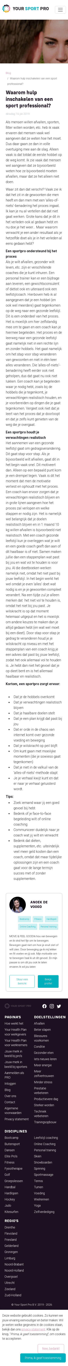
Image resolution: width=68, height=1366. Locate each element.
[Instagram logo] (52, 1006)
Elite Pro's (11, 1156)
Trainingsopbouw (45, 1122)
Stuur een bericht (22, 981)
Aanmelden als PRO (14, 1075)
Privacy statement (17, 1119)
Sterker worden (44, 1105)
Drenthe (10, 1227)
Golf (7, 1174)
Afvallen (39, 1023)
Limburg (10, 1258)
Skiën (37, 1156)
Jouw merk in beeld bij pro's (13, 1054)
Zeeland (10, 1289)
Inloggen (10, 1083)
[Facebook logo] (44, 1006)
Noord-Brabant (14, 1264)
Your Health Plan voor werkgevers (16, 1032)
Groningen (11, 1252)
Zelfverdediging (44, 1212)
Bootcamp (24, 919)
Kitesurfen (11, 1212)
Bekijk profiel (48, 981)
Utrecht (10, 1283)
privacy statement (33, 1329)
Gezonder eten (44, 1053)
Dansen (10, 1150)
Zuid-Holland (13, 1295)
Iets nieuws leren (45, 1059)
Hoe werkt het (14, 1023)
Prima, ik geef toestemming (43, 1358)
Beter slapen (42, 1029)
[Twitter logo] (59, 1006)
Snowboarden (43, 1162)
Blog (8, 73)
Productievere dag (46, 1099)
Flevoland (11, 1233)
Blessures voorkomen (41, 1038)
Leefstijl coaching (46, 1138)
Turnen (38, 1187)
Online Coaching (28, 926)
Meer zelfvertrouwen (44, 1074)
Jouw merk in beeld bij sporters (16, 1064)
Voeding (39, 1193)
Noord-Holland (14, 1270)
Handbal (10, 1187)
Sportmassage (43, 1174)
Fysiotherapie (13, 1168)
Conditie (39, 1046)
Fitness (37, 919)
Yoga (37, 1205)
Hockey (10, 1199)
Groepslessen (14, 1181)
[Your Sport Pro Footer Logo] (18, 1005)
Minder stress (43, 1082)
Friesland (11, 1239)
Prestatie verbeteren (41, 1091)
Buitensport (12, 1144)
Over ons (10, 1096)
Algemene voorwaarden (13, 1111)
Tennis (38, 1181)
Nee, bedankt (51, 1348)
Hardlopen (51, 919)
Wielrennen (41, 1199)
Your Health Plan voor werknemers (16, 1043)
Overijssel (11, 1276)
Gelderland (11, 1246)
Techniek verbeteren (41, 1114)
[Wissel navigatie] (60, 10)
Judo (8, 1205)
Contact (10, 1102)
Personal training (48, 926)
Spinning (39, 1168)
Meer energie (43, 1065)
